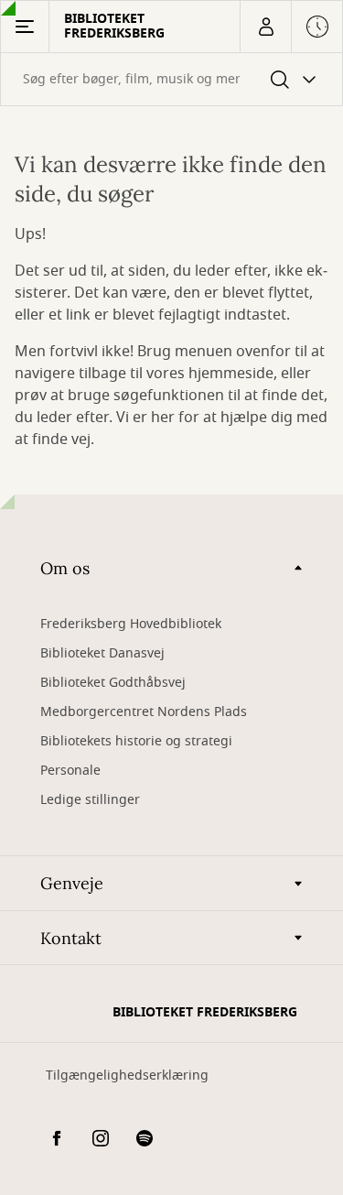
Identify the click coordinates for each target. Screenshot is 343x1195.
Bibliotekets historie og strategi (136, 741)
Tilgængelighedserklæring (127, 1075)
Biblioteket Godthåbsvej (113, 682)
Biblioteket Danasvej (102, 653)
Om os (65, 568)
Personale (70, 770)
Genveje (71, 883)
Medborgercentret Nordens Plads (143, 712)
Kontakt (71, 938)
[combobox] (171, 79)
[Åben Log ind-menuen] (265, 26)
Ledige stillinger (90, 799)
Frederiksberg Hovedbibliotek (130, 624)
